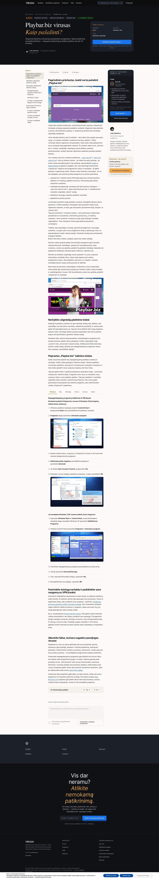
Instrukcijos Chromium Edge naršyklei (33, 106)
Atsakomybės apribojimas (106, 853)
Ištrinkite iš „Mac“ (33, 97)
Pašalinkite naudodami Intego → (112, 42)
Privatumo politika (104, 850)
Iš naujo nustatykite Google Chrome (33, 116)
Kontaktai (101, 860)
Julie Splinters (34, 51)
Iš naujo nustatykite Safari (33, 121)
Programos (65, 3)
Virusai (64, 844)
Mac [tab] (60, 392)
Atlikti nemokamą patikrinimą (94, 818)
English (28, 749)
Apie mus (101, 844)
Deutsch (102, 749)
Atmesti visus (126, 875)
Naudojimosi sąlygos (105, 847)
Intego (94, 163)
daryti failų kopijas (76, 670)
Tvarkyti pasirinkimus (143, 875)
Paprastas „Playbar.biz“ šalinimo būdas (33, 86)
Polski (64, 749)
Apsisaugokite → (121, 113)
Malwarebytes (53, 166)
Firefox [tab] (76, 392)
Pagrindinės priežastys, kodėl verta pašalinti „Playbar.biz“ (34, 76)
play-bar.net (86, 158)
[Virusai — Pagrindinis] (30, 3)
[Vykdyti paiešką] (99, 3)
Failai (72, 3)
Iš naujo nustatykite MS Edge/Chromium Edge (35, 101)
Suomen (65, 754)
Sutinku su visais (111, 875)
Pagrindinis (29, 14)
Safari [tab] (93, 392)
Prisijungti (129, 3)
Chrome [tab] (85, 392)
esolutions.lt (34, 852)
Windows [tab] (53, 392)
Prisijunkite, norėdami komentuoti (87, 722)
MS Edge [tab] (68, 392)
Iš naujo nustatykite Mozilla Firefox (33, 111)
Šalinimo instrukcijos (43, 14)
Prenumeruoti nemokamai (120, 170)
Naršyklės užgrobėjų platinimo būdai (33, 82)
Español (28, 754)
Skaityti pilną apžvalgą (121, 118)
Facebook (28, 855)
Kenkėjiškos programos (53, 3)
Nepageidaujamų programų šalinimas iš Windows (34, 92)
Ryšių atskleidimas (104, 857)
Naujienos (40, 3)
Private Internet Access (72, 614)
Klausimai (79, 3)
